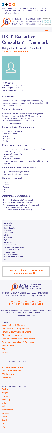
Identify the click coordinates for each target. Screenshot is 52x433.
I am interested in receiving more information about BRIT (26, 271)
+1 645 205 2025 (11, 8)
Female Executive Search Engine (16, 332)
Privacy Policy (8, 345)
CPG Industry (8, 374)
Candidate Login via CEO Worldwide (18, 342)
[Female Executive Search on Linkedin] (12, 303)
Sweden (5, 420)
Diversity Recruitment (12, 335)
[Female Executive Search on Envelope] (40, 303)
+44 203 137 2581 (30, 8)
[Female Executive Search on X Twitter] (19, 303)
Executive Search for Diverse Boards (18, 338)
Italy (4, 406)
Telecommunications (11, 370)
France (5, 396)
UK (3, 423)
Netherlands (7, 409)
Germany (6, 399)
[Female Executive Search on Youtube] (26, 303)
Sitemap (5, 352)
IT (2, 364)
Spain (4, 416)
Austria (5, 389)
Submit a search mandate (15, 51)
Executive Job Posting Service (15, 328)
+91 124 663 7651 (25, 10)
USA (4, 427)
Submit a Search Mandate (13, 325)
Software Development (12, 367)
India (4, 403)
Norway (5, 413)
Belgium (5, 392)
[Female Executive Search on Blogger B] (33, 303)
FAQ (4, 349)
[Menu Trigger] (47, 30)
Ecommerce (7, 377)
